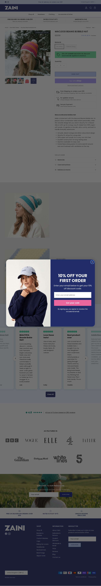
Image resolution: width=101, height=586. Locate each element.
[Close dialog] (92, 262)
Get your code (72, 303)
